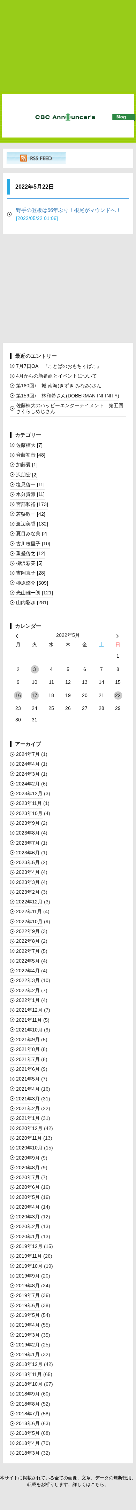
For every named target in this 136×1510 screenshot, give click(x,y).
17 (34, 695)
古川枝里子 (33, 543)
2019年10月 (29, 1266)
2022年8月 (28, 941)
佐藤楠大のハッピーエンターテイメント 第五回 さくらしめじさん (71, 408)
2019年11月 (29, 1256)
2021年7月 (28, 1059)
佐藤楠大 (29, 445)
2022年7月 (28, 951)
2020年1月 (28, 1236)
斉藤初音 (30, 455)
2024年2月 (28, 783)
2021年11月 (29, 1020)
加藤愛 (27, 464)
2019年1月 (28, 1354)
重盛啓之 (30, 553)
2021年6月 (28, 1069)
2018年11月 (29, 1374)
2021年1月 (28, 1118)
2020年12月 (29, 1128)
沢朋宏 (27, 474)
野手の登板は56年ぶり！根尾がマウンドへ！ (71, 214)
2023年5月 (28, 862)
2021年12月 (29, 1010)
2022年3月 (28, 980)
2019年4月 (28, 1325)
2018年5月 (28, 1433)
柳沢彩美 (29, 563)
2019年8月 (28, 1285)
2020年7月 (28, 1177)
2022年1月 (28, 1000)
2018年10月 (29, 1384)
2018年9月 (28, 1394)
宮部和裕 (32, 504)
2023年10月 (29, 813)
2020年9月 (28, 1158)
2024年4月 (28, 764)
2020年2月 (28, 1226)
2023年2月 (28, 892)
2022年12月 (29, 901)
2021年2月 (28, 1108)
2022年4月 (28, 970)
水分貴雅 (30, 494)
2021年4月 (28, 1089)
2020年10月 (29, 1148)
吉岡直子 (30, 573)
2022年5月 (28, 961)
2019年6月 (28, 1305)
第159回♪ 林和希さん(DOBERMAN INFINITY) (67, 395)
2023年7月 (28, 843)
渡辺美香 (32, 524)
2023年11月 (29, 803)
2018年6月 (28, 1423)
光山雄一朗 (34, 592)
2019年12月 (29, 1246)
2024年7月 (28, 754)
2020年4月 (28, 1207)
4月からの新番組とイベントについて (56, 376)
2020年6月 (28, 1187)
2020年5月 (28, 1197)
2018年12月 (29, 1364)
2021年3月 (28, 1098)
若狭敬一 (30, 514)
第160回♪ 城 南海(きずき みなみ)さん (58, 385)
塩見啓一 (30, 484)
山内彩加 (32, 602)
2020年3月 (28, 1216)
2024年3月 (28, 774)
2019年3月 (28, 1335)
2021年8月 (28, 1049)
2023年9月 (28, 823)
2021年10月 (29, 1030)
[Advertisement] (68, 46)
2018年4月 (28, 1443)
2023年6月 (28, 852)
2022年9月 (28, 931)
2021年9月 (28, 1039)
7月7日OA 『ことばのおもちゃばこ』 (61, 366)
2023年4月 (28, 872)
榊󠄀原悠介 (32, 583)
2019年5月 (28, 1315)
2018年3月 (28, 1453)
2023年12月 (29, 793)
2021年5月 (28, 1079)
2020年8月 (28, 1167)
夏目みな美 (31, 533)
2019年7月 (28, 1295)
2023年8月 (28, 833)
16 (18, 695)
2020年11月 (29, 1138)
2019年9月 (28, 1276)
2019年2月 (28, 1344)
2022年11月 (29, 911)
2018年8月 (28, 1404)
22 (118, 695)
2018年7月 (28, 1413)
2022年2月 (28, 990)
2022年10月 (29, 921)
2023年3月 (28, 882)
